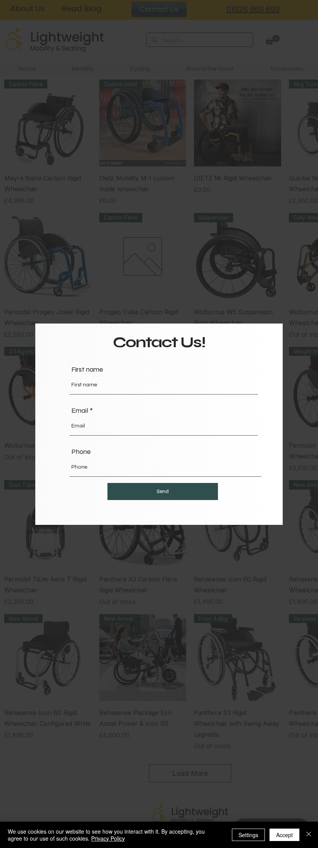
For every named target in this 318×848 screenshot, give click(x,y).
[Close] (308, 835)
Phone (81, 451)
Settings (248, 835)
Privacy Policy (108, 838)
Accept (284, 835)
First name (87, 369)
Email (79, 410)
